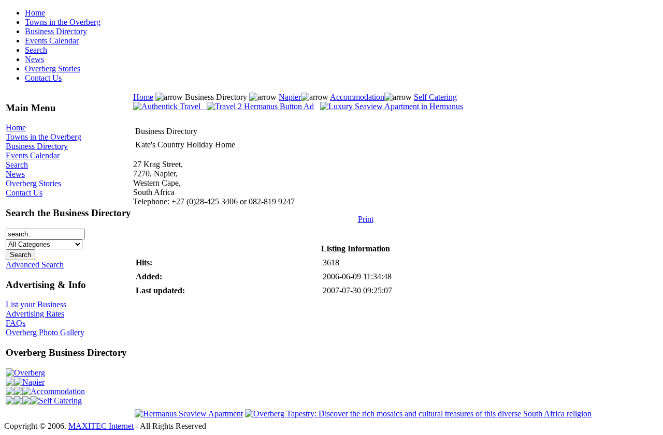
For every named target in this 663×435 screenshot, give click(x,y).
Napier (33, 382)
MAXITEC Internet (101, 426)
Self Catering (60, 400)
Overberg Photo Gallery (45, 332)
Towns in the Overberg (62, 22)
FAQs (15, 323)
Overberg (29, 372)
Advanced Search (35, 264)
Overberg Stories (52, 68)
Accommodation (58, 391)
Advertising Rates (35, 313)
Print (365, 219)
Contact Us (43, 77)
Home (35, 12)
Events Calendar (52, 40)
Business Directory (56, 31)
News (34, 59)
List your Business (36, 304)
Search (36, 50)
